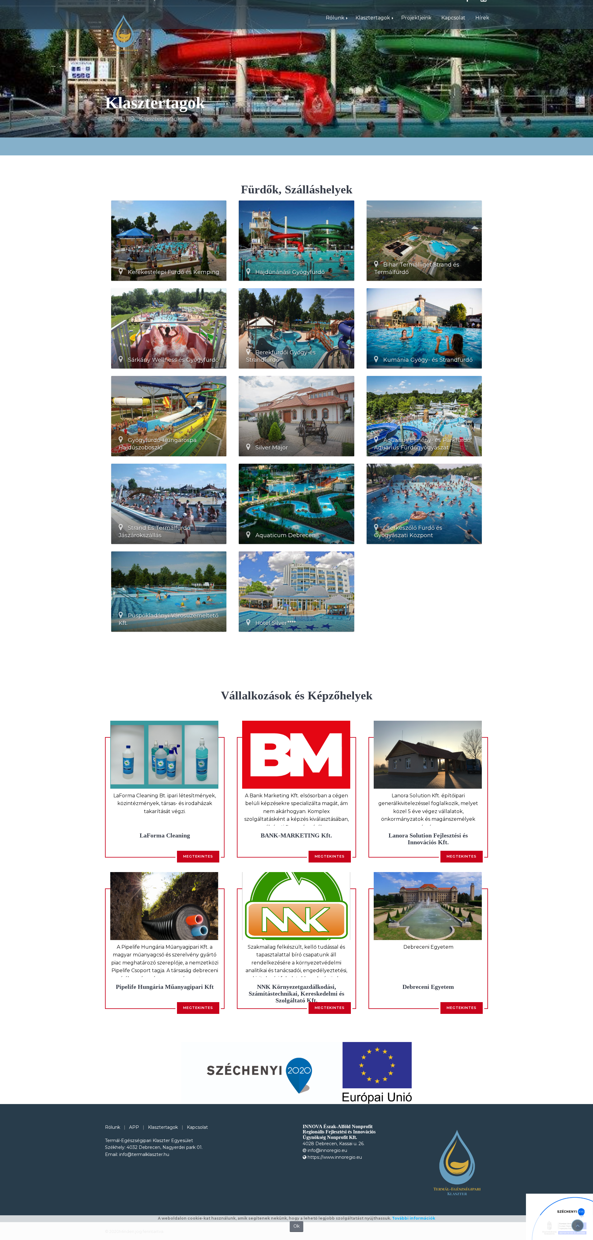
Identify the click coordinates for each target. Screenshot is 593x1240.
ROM (450, 7)
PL (434, 7)
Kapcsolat (122, 7)
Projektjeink (416, 27)
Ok (296, 1226)
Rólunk (335, 27)
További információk (413, 1218)
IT (421, 7)
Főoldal (116, 119)
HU (393, 7)
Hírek (482, 27)
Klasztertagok (372, 27)
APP (134, 1127)
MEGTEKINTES (198, 856)
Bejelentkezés (163, 7)
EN (408, 7)
